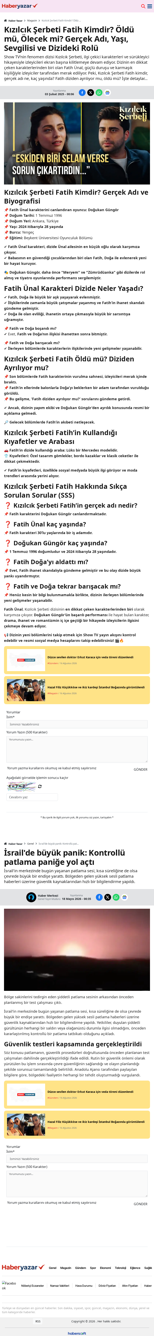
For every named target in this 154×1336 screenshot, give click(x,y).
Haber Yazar (15, 20)
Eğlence (135, 1267)
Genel (30, 843)
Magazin (32, 20)
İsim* (10, 717)
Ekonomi (105, 1267)
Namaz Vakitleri (59, 1285)
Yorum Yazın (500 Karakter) (26, 732)
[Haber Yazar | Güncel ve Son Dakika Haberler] (24, 1267)
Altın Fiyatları (130, 1285)
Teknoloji (120, 1267)
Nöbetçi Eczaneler (32, 1285)
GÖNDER (140, 769)
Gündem (80, 1267)
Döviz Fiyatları (107, 1285)
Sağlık (148, 1267)
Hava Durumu (83, 1285)
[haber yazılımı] (77, 1333)
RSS (38, 1321)
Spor (93, 1267)
